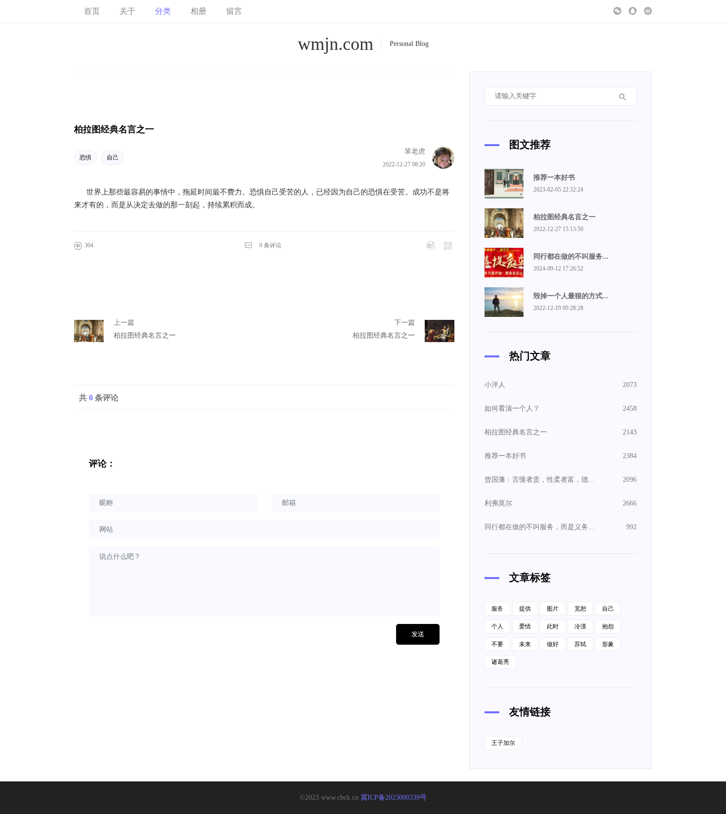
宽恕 (580, 608)
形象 (608, 644)
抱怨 (608, 626)
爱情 (525, 626)
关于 (127, 11)
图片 (553, 608)
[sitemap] (648, 11)
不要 (497, 644)
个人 (497, 626)
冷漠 (580, 626)
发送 (417, 634)
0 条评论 (270, 245)
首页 (92, 11)
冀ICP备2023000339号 (394, 797)
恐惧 (85, 157)
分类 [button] (163, 11)
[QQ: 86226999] (633, 11)
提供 (525, 608)
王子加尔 (503, 742)
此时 (553, 626)
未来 (525, 644)
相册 (198, 11)
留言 (234, 11)
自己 (113, 157)
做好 (553, 644)
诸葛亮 (500, 662)
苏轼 (580, 644)
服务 (497, 608)
